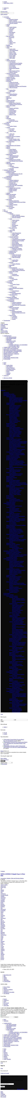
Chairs (7, 59)
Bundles (8, 45)
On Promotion (15, 167)
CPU (7, 132)
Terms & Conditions (8, 989)
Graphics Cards (9, 137)
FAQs (4, 1001)
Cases (10, 40)
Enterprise (11, 168)
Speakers (11, 34)
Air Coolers (12, 128)
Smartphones (9, 176)
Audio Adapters (12, 27)
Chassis (8, 125)
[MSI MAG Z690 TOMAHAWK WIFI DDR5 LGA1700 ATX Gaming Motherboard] (6, 746)
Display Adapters (13, 20)
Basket (7, 371)
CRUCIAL (6, 980)
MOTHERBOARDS (11, 338)
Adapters (8, 18)
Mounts (8, 96)
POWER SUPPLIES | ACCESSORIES (18, 344)
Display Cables (12, 52)
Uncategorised (6, 320)
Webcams (8, 122)
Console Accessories (11, 73)
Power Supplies (9, 158)
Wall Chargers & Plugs (14, 70)
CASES (11, 343)
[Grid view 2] (1, 761)
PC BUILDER (6, 981)
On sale (5, 732)
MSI (4, 976)
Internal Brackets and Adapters (13, 145)
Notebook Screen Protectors (15, 104)
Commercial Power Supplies (15, 63)
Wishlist (8, 374)
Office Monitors (12, 95)
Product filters (9, 365)
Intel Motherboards (13, 157)
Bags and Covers (10, 36)
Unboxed (5, 211)
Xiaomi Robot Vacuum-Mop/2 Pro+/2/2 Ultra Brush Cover (13, 740)
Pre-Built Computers (14, 175)
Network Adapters (13, 23)
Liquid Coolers (12, 131)
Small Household (13, 184)
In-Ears (10, 31)
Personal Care (12, 182)
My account (6, 1003)
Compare (8, 373)
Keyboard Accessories (14, 83)
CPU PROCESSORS (11, 337)
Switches (11, 203)
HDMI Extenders (13, 189)
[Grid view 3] (3, 761)
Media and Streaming (11, 194)
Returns (5, 988)
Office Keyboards (13, 87)
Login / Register (7, 1059)
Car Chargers (12, 61)
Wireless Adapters (13, 204)
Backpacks (11, 37)
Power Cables (12, 55)
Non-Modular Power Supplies (16, 161)
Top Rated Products (10, 369)
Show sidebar (4, 758)
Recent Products (10, 370)
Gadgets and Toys (10, 77)
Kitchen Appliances (13, 181)
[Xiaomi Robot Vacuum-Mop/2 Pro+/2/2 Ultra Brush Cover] (6, 739)
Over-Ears (11, 33)
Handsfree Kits (9, 79)
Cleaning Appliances (14, 180)
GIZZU (5, 978)
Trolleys (11, 43)
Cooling (8, 127)
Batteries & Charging (14, 74)
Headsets (11, 29)
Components (6, 123)
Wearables (8, 118)
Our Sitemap (6, 993)
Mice (7, 88)
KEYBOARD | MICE (14, 346)
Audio (7, 25)
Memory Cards (12, 114)
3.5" (10, 144)
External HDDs (12, 110)
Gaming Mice (12, 90)
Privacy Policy (6, 987)
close (2, 714)
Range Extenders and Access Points (17, 202)
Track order (6, 1005)
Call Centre (11, 28)
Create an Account (5, 1073)
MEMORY (8, 339)
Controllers (14, 316)
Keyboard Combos (13, 85)
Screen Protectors (10, 101)
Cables (7, 47)
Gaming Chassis (13, 126)
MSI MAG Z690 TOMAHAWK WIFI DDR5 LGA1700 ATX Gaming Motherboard (15, 746)
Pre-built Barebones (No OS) (15, 173)
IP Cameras (11, 207)
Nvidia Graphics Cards (14, 139)
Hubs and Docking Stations (15, 22)
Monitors (8, 92)
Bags (10, 38)
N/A (4, 209)
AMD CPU (12, 134)
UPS (10, 69)
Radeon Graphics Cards (14, 140)
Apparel (8, 24)
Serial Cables (12, 56)
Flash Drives (12, 113)
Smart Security (9, 206)
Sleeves (11, 41)
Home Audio (12, 195)
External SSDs (12, 112)
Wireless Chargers (13, 72)
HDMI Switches (13, 190)
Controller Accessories (14, 76)
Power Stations (12, 67)
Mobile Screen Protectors (15, 103)
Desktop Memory (13, 150)
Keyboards (8, 81)
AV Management (10, 186)
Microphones (12, 32)
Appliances (8, 179)
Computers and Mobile (8, 170)
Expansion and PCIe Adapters (13, 136)
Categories (3, 390)
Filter (2, 721)
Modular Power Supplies (14, 159)
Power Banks (12, 65)
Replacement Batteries (14, 68)
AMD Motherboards (14, 155)
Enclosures (11, 109)
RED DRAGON (7, 975)
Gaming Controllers (10, 78)
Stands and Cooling (10, 105)
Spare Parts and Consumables (16, 185)
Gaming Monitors (13, 94)
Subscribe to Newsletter (8, 992)
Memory (8, 148)
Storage (8, 106)
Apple (10, 164)
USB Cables (12, 58)
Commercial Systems (11, 171)
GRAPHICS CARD (11, 341)
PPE (7, 99)
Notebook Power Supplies (15, 64)
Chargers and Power (11, 60)
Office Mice (12, 91)
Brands (5, 999)
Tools (7, 117)
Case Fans (11, 130)
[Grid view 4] (4, 761)
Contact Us (6, 990)
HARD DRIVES (10, 342)
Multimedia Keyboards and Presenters (17, 86)
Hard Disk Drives (10, 141)
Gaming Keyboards (13, 82)
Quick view (3, 887)
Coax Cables (12, 51)
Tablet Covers (12, 42)
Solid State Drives (10, 163)
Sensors (11, 208)
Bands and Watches (13, 121)
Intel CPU (11, 135)
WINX (5, 977)
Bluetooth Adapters (13, 19)
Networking (9, 199)
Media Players (12, 197)
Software (8, 162)
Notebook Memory (13, 152)
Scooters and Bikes (10, 100)
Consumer (11, 166)
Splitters (11, 191)
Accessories (6, 16)
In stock (5, 734)
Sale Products (9, 366)
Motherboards (9, 154)
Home (2, 751)
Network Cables (13, 54)
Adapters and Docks (13, 108)
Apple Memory (12, 149)
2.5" (10, 143)
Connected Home (7, 177)
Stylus (7, 115)
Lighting (8, 146)
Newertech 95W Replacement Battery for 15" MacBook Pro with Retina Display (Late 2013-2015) (15, 743)
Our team (5, 1004)
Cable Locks (9, 46)
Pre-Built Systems (10, 172)
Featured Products (10, 367)
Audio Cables (12, 49)
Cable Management (13, 50)
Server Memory (12, 153)
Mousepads (8, 97)
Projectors (11, 198)
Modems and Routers (14, 200)
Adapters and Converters (14, 188)
